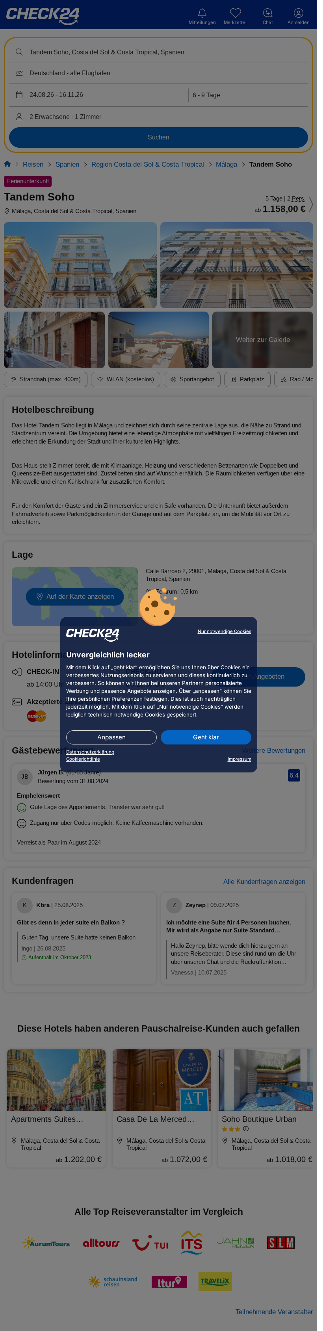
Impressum (239, 759)
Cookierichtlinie (83, 759)
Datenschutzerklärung (90, 752)
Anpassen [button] (111, 737)
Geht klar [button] (206, 737)
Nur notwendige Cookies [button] (224, 631)
